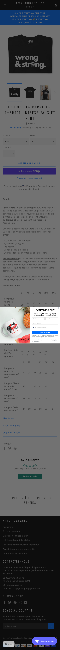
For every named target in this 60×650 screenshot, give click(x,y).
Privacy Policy (54, 340)
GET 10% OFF (45, 332)
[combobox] (34, 327)
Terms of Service (36, 341)
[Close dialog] (58, 308)
